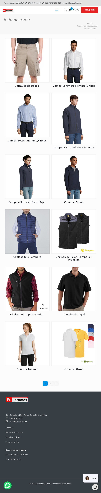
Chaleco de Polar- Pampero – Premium (74, 258)
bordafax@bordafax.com (71, 3)
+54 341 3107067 (50, 3)
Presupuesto (90, 10)
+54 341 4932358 (34, 3)
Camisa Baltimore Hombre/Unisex (74, 85)
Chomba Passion (27, 369)
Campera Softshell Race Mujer (27, 202)
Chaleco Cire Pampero (27, 257)
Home (90, 23)
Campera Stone (74, 202)
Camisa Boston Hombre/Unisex (27, 140)
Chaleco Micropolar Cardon (27, 314)
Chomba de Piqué (74, 314)
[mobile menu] (56, 10)
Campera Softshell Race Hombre (74, 147)
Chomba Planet (74, 369)
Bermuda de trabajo (27, 85)
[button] (8, 485)
